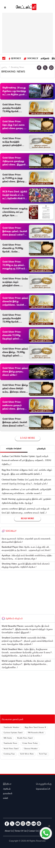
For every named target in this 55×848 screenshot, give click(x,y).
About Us (9, 831)
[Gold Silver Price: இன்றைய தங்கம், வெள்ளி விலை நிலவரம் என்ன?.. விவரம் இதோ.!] (41, 422)
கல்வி (5, 798)
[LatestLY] (26, 8)
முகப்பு (4, 67)
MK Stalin (8, 738)
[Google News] (33, 823)
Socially (32, 58)
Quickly (16, 58)
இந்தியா (7, 784)
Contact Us (33, 831)
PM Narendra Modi (36, 733)
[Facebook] (7, 823)
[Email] (39, 823)
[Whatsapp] (51, 67)
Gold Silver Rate (27, 754)
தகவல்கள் (7, 794)
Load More (27, 438)
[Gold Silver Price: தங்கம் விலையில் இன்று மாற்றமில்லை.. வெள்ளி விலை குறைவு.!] (41, 301)
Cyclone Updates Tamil (13, 733)
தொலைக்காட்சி (43, 789)
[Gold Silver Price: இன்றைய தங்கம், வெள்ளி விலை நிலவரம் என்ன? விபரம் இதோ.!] (41, 231)
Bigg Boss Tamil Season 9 (35, 727)
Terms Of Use (21, 831)
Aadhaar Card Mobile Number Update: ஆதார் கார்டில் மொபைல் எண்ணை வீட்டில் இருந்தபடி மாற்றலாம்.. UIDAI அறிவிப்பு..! (26, 460)
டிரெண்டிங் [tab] (41, 449)
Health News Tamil (25, 738)
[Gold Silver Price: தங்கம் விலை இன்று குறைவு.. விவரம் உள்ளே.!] (41, 371)
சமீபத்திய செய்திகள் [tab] (14, 448)
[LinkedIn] (28, 823)
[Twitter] (45, 67)
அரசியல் (7, 789)
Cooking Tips (9, 754)
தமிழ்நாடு (45, 58)
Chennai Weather (31, 749)
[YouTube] (17, 823)
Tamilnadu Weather (11, 727)
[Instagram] (23, 823)
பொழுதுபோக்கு (44, 784)
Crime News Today (30, 743)
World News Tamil (11, 749)
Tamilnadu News (10, 743)
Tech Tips (43, 754)
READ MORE (27, 518)
